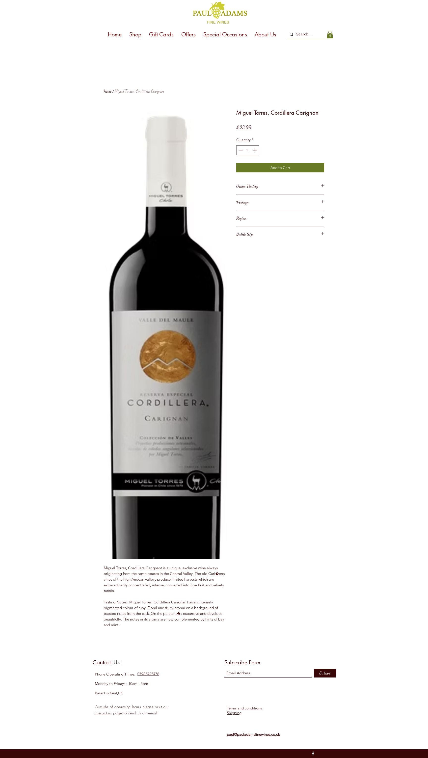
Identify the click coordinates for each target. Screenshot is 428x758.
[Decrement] (240, 150)
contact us (103, 713)
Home (107, 91)
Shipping (234, 712)
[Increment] (255, 150)
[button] (330, 34)
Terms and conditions (245, 708)
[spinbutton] (248, 150)
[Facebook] (313, 753)
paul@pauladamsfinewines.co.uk (253, 734)
